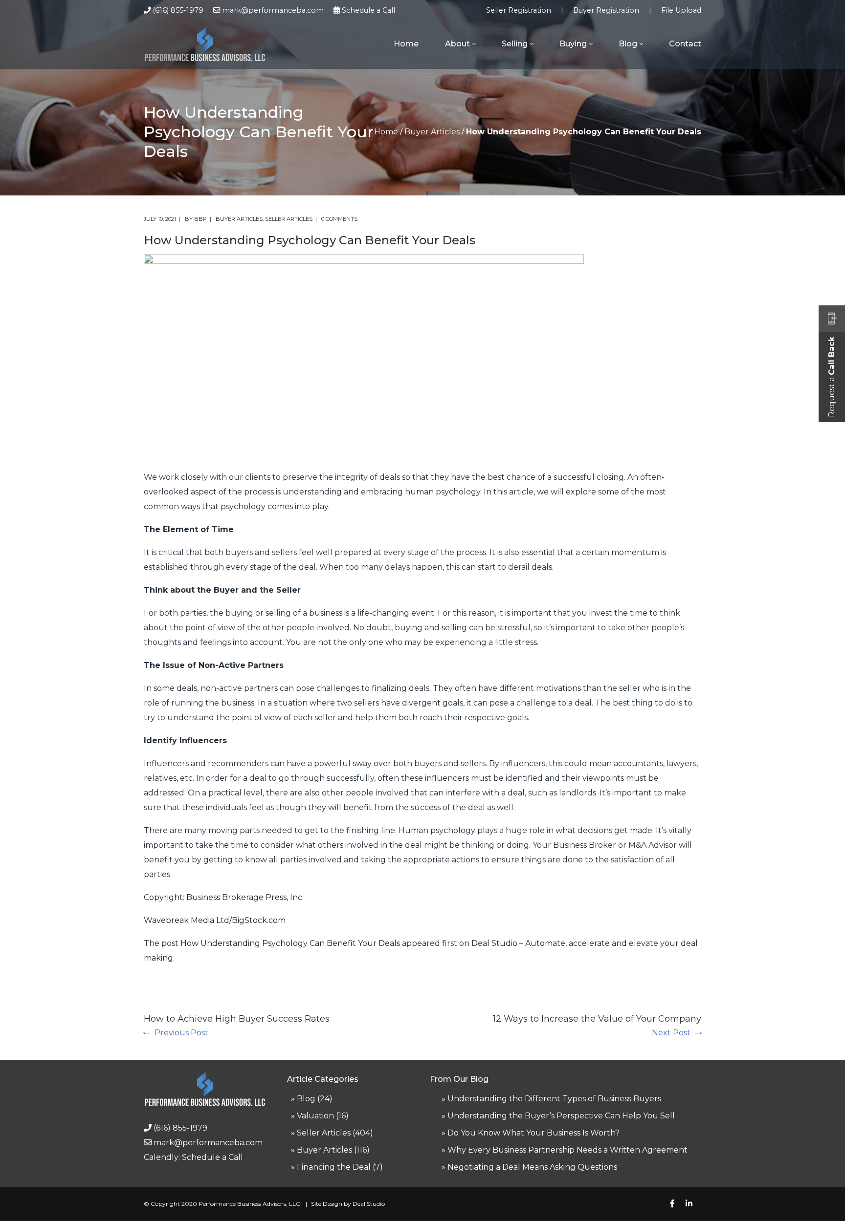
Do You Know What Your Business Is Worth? (533, 1132)
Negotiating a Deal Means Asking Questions (532, 1167)
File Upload (681, 10)
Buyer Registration (606, 10)
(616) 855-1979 (178, 10)
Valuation (315, 1115)
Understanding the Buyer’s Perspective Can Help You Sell (561, 1115)
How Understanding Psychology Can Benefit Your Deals (290, 943)
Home (386, 131)
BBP (200, 218)
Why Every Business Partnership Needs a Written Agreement (567, 1150)
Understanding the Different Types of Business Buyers (554, 1098)
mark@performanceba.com (273, 10)
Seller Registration (518, 10)
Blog (306, 1098)
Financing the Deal (334, 1167)
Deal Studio (369, 1203)
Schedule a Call (368, 10)
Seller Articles (288, 218)
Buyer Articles (432, 131)
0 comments (339, 218)
